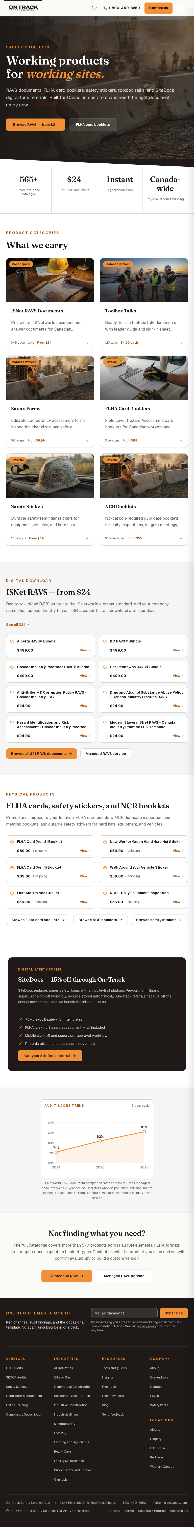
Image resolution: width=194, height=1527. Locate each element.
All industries (63, 1368)
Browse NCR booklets (98, 920)
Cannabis (60, 1480)
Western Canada (162, 1467)
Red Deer (156, 1457)
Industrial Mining (66, 1415)
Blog (105, 1405)
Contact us (158, 8)
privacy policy (146, 1326)
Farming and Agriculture (71, 1442)
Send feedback (113, 1415)
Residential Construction (72, 1396)
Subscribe (174, 1313)
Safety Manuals (17, 1387)
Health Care (62, 1452)
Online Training (17, 1405)
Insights (107, 1377)
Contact (156, 1387)
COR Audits (14, 1368)
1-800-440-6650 (133, 1503)
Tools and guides (114, 1368)
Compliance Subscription (24, 1415)
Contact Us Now (64, 1276)
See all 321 (15, 624)
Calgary (155, 1439)
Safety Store (159, 1405)
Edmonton (157, 1448)
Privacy (114, 1511)
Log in (154, 1396)
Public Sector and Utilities (72, 1470)
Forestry (60, 1433)
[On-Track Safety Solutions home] (23, 8)
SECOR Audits (16, 1377)
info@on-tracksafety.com (169, 1503)
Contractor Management (24, 1396)
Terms (129, 1511)
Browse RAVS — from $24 (35, 124)
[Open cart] (94, 8)
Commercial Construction (72, 1387)
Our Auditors (159, 1377)
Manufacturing (65, 1424)
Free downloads (113, 1396)
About (154, 1368)
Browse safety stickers (156, 920)
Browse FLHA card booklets (35, 920)
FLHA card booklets (93, 124)
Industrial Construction (70, 1405)
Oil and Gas (62, 1377)
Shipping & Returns (151, 1511)
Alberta (155, 1430)
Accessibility (179, 1511)
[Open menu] (181, 8)
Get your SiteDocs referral (47, 1055)
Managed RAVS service (106, 753)
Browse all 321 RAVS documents (39, 753)
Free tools (109, 1387)
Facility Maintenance (69, 1461)
